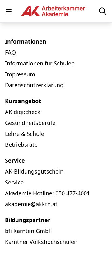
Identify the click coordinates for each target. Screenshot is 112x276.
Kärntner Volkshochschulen (41, 241)
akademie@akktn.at (31, 204)
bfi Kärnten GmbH (29, 231)
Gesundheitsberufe (30, 122)
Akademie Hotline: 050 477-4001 (47, 193)
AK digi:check (22, 112)
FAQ (10, 52)
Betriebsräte (21, 144)
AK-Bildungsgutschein (34, 171)
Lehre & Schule (24, 133)
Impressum (20, 74)
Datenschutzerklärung (34, 85)
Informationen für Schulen (40, 63)
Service (14, 182)
